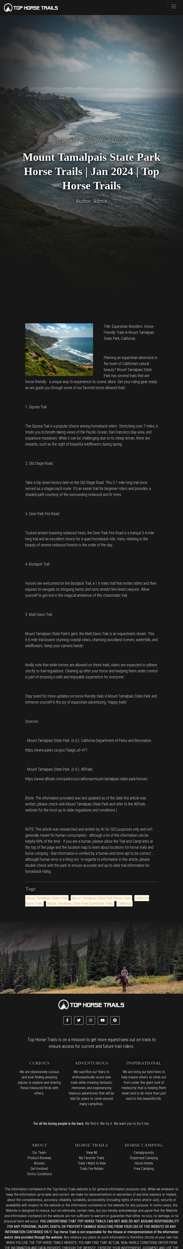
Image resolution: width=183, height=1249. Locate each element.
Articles (39, 1163)
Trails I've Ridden (92, 1168)
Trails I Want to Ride (91, 1163)
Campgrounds (144, 1152)
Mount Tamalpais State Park (47, 898)
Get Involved (39, 1168)
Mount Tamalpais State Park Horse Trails (101, 898)
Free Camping (144, 1168)
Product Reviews (39, 1158)
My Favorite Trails (91, 1158)
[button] (67, 1020)
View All (91, 1152)
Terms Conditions (39, 1174)
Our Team (39, 1152)
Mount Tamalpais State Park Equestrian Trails (80, 903)
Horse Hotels (144, 1163)
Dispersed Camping (144, 1158)
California (124, 903)
